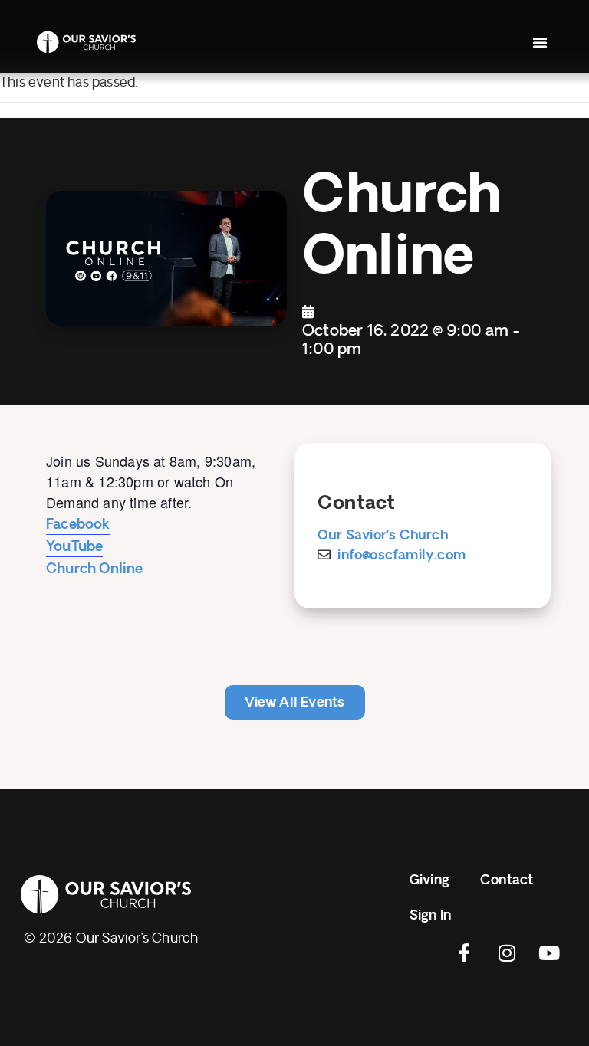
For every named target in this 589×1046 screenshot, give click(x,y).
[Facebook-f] (465, 952)
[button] (539, 42)
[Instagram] (507, 952)
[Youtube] (549, 952)
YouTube (74, 546)
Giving (429, 880)
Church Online (94, 569)
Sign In (430, 915)
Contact (506, 880)
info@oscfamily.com (401, 555)
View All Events (295, 702)
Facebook (78, 524)
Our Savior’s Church (383, 535)
